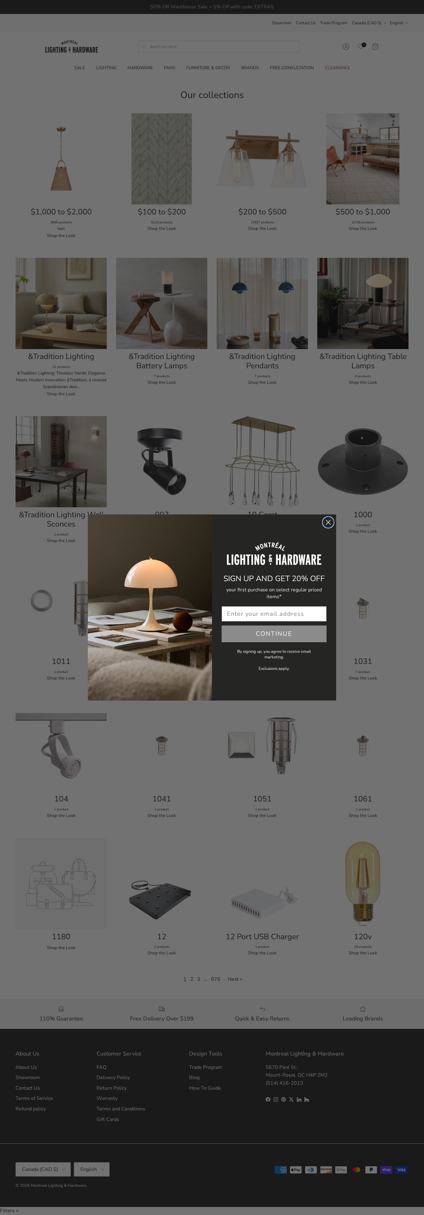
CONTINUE (274, 634)
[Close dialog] (328, 522)
